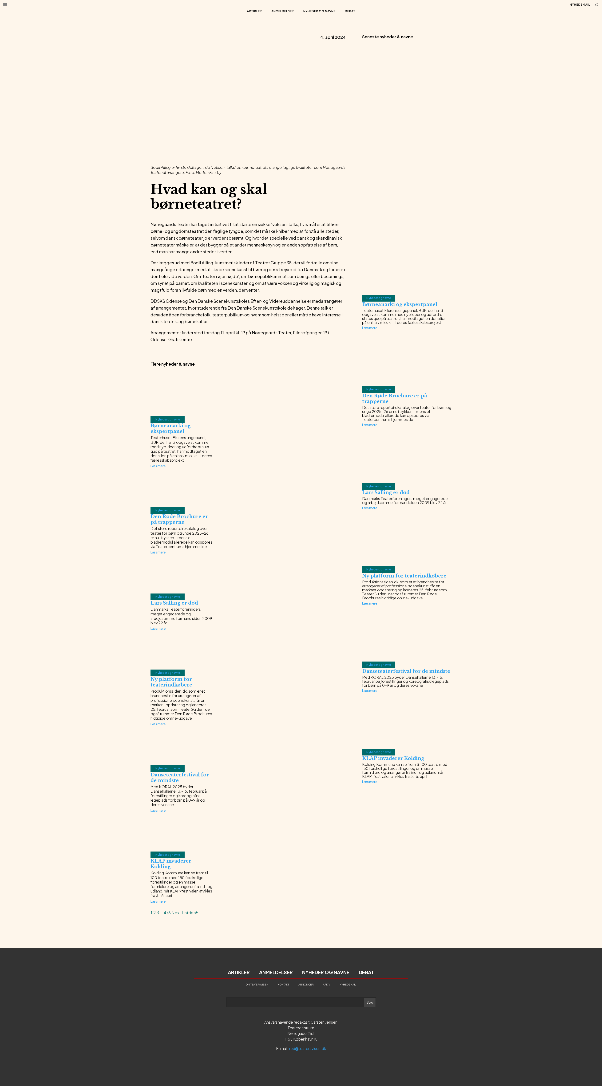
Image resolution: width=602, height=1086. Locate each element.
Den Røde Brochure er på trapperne (179, 519)
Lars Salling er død (174, 603)
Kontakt (283, 984)
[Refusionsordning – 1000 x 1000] (407, 233)
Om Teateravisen (257, 984)
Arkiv (326, 984)
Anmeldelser (282, 11)
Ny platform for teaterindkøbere (171, 682)
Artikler (254, 11)
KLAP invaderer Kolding (393, 758)
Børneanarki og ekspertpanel (170, 428)
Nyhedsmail (580, 4)
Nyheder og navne (319, 11)
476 (167, 912)
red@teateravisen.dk (307, 1048)
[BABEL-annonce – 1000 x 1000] (407, 140)
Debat (350, 11)
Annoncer (305, 984)
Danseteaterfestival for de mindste (406, 671)
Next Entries (183, 912)
